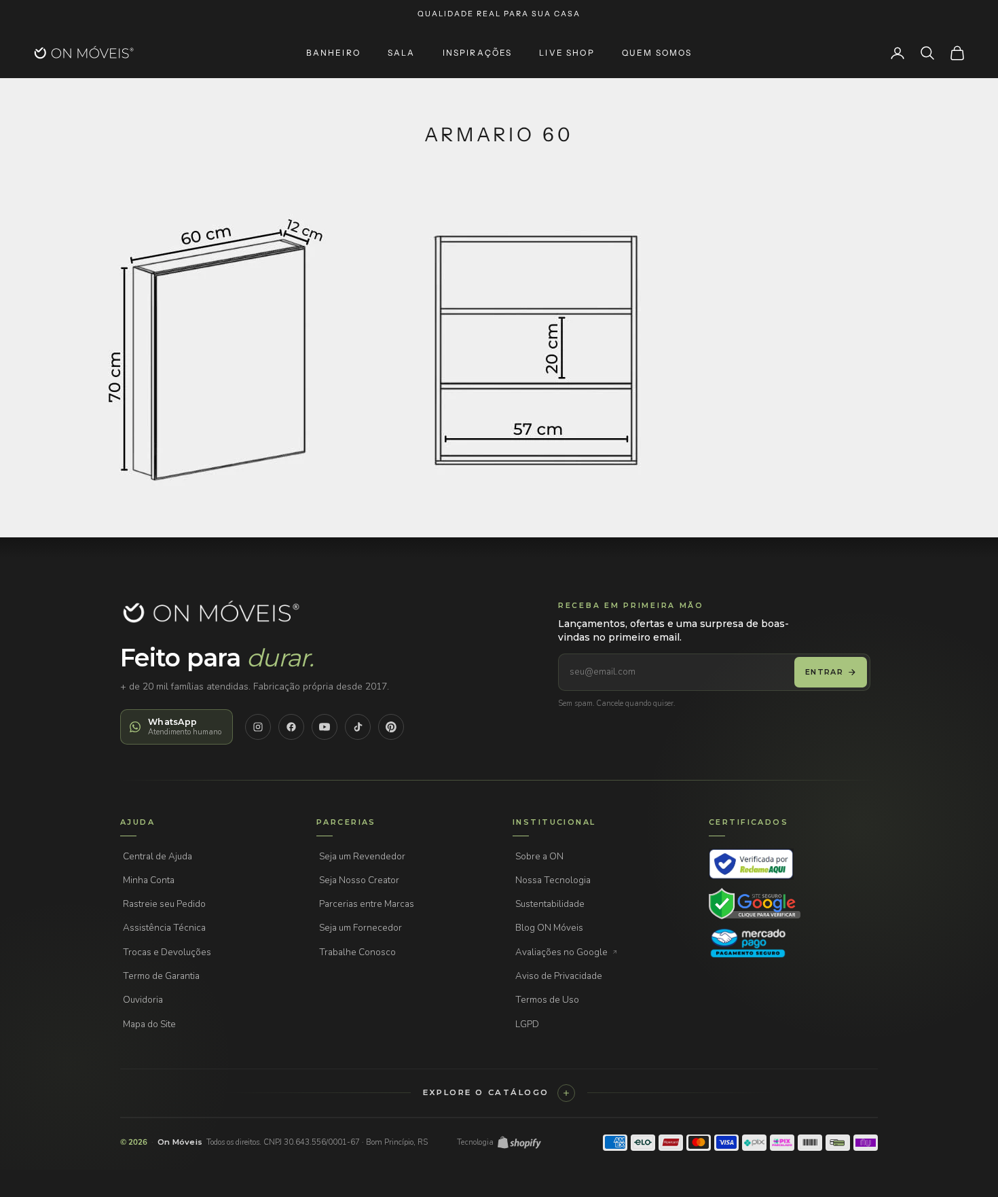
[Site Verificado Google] (754, 903)
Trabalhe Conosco (357, 952)
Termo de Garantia (161, 975)
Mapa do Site (149, 1024)
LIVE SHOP (566, 53)
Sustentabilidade (550, 903)
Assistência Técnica (164, 927)
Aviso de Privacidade (558, 975)
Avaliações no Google (561, 952)
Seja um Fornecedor (360, 927)
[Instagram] (258, 727)
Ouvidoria (143, 999)
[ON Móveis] (210, 612)
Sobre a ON (539, 856)
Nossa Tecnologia (553, 880)
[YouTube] (324, 727)
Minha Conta (148, 880)
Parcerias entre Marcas (366, 903)
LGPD (527, 1024)
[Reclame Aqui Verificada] (751, 864)
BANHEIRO (333, 53)
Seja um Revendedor (362, 856)
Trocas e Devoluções (167, 952)
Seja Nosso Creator (359, 880)
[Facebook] (291, 727)
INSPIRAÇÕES (478, 53)
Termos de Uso (547, 999)
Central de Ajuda (157, 856)
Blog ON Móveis (549, 927)
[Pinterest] (391, 727)
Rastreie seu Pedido (164, 903)
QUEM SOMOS (657, 53)
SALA (401, 53)
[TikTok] (358, 727)
